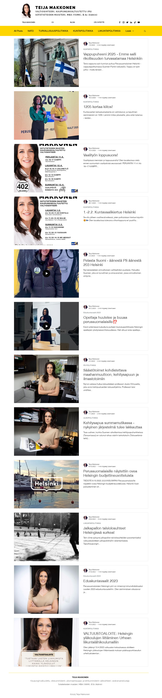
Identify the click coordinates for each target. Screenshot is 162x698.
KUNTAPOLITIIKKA (83, 31)
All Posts (18, 31)
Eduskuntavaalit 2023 (92, 313)
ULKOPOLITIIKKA (90, 418)
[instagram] (123, 22)
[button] (145, 31)
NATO (31, 31)
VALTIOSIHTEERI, (45, 11)
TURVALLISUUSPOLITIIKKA (53, 31)
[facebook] (119, 22)
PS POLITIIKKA (89, 365)
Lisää (128, 31)
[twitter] (127, 22)
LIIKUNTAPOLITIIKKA (109, 31)
